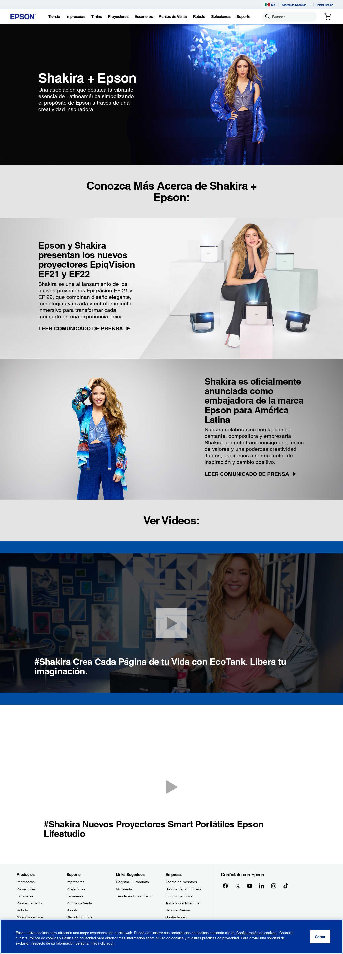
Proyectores (26, 889)
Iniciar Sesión (325, 4)
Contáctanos (175, 917)
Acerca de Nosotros (181, 882)
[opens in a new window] (285, 885)
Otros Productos (79, 917)
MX (273, 4)
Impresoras (26, 882)
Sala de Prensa (177, 910)
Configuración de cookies (256, 932)
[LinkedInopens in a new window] (261, 885)
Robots (22, 910)
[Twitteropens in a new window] (237, 885)
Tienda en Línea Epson (134, 896)
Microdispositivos (30, 917)
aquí (110, 943)
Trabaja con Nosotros (182, 903)
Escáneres (25, 896)
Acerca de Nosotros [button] (294, 4)
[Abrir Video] (171, 787)
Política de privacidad (79, 937)
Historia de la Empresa (183, 889)
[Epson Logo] (23, 17)
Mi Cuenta (124, 889)
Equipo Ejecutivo (178, 896)
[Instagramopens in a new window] (273, 885)
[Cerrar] (171, 623)
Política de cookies (44, 937)
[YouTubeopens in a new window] (249, 885)
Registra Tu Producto (132, 882)
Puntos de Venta (29, 903)
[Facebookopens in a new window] (225, 885)
